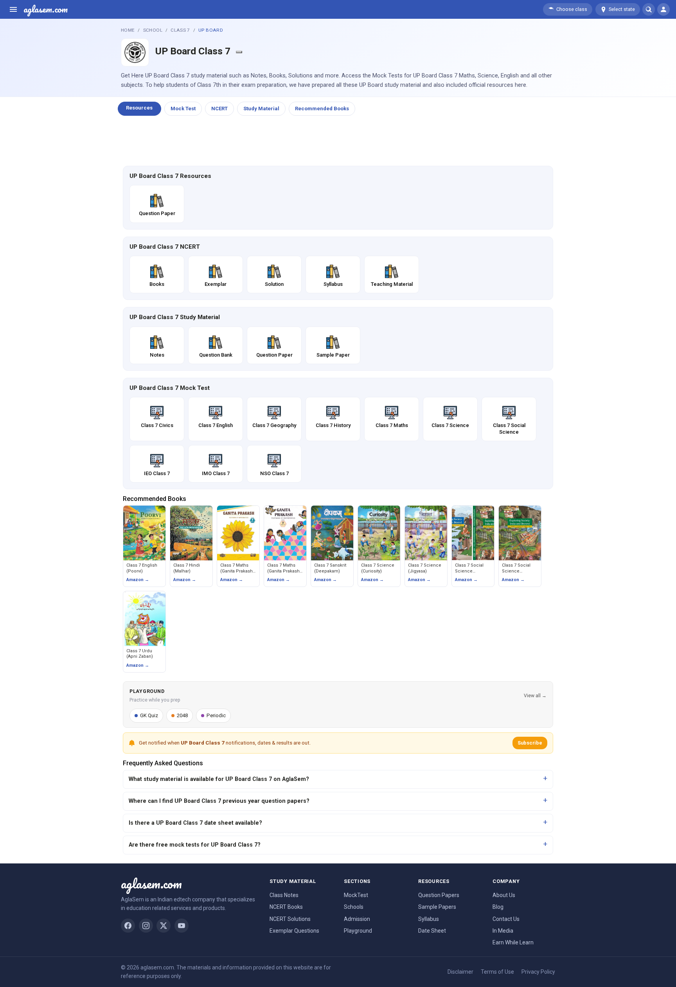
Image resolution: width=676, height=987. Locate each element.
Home (128, 30)
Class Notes (284, 895)
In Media (503, 931)
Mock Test (183, 108)
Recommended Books (322, 108)
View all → (535, 695)
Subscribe (530, 743)
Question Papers (438, 895)
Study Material (261, 108)
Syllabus (428, 919)
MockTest (356, 895)
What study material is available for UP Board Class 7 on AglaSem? (219, 779)
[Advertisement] (338, 141)
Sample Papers (437, 907)
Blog (498, 907)
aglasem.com (45, 9)
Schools (353, 907)
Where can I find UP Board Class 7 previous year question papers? (219, 801)
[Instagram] (146, 926)
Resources (139, 108)
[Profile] (663, 9)
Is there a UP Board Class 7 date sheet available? (195, 823)
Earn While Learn (513, 942)
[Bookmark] (239, 52)
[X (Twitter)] (163, 926)
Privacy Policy (538, 972)
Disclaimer (460, 972)
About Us (504, 895)
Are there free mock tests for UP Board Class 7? (195, 845)
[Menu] (13, 9)
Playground (358, 931)
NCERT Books (286, 907)
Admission (357, 919)
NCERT (219, 108)
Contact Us (506, 919)
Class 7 (180, 30)
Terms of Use (497, 972)
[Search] (648, 9)
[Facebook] (128, 926)
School (152, 30)
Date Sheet (432, 931)
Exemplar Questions (294, 931)
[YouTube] (181, 926)
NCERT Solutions (290, 919)
